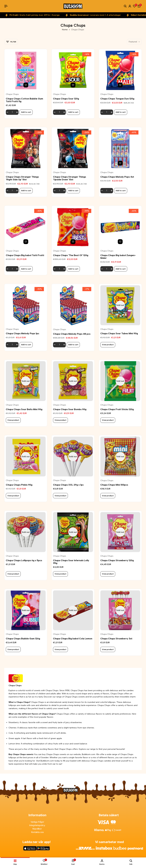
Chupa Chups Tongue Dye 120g (117, 98)
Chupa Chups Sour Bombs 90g (69, 409)
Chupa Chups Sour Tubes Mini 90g (119, 333)
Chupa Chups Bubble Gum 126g (23, 638)
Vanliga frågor (37, 821)
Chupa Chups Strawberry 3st (116, 638)
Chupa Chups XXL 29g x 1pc (68, 484)
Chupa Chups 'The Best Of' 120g (70, 255)
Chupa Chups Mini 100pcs (114, 484)
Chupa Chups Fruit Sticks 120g (117, 409)
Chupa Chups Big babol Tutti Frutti (25, 255)
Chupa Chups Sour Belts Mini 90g (24, 409)
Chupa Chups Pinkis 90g (19, 484)
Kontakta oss (37, 832)
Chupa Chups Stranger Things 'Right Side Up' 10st (22, 178)
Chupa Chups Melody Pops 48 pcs (71, 334)
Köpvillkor (37, 828)
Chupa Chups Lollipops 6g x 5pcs (24, 560)
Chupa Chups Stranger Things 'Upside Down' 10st (69, 178)
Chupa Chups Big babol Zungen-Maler (118, 256)
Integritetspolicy (37, 825)
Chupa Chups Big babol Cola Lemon (72, 638)
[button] (25, 85)
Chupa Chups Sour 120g (66, 98)
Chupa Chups (12, 94)
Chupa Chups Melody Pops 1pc (22, 333)
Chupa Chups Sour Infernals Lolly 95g (71, 561)
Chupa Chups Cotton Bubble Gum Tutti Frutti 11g (24, 100)
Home (65, 29)
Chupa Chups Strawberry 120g (117, 560)
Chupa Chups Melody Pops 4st (117, 176)
